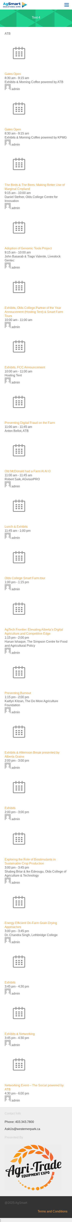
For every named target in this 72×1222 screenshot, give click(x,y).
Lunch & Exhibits (16, 526)
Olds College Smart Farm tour (25, 578)
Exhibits (10, 808)
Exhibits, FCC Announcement (25, 367)
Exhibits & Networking (20, 1034)
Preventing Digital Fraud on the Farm (30, 422)
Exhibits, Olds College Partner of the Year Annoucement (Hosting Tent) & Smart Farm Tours (34, 312)
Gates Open (13, 74)
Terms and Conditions (52, 1211)
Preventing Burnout (18, 693)
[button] (66, 4)
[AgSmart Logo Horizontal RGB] (15, 5)
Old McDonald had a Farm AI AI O (27, 471)
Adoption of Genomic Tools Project (28, 248)
